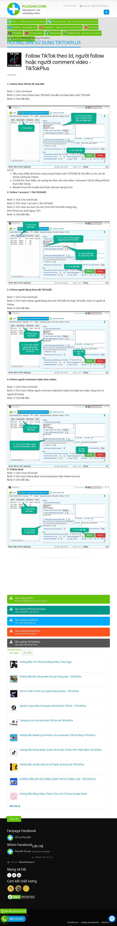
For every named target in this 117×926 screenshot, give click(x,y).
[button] (112, 919)
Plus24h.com (72, 922)
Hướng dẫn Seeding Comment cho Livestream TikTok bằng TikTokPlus (57, 735)
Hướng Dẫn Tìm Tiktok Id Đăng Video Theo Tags (45, 661)
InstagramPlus (36, 33)
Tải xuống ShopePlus (27, 632)
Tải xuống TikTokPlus (27, 643)
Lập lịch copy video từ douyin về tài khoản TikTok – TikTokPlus (53, 705)
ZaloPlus (105, 922)
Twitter (14, 875)
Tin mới (27, 652)
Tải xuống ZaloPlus (26, 621)
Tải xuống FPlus (31, 599)
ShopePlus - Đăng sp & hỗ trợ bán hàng (63, 27)
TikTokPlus (17, 33)
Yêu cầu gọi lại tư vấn (15, 911)
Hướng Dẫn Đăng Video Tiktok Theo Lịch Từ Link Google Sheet (53, 793)
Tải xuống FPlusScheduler (30, 610)
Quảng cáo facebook (90, 922)
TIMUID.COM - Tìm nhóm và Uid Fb (84, 33)
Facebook (9, 875)
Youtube (19, 875)
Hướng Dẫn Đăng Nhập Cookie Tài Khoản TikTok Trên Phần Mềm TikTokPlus (61, 749)
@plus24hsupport (99, 5)
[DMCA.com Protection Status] (21, 897)
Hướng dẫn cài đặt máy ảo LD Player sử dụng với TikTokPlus (52, 764)
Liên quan (14, 652)
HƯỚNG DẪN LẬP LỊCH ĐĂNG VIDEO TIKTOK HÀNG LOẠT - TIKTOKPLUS (58, 779)
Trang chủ (12, 38)
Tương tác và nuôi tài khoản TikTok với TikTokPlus (46, 720)
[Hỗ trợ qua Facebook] (112, 919)
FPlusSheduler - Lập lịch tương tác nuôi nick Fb (74, 21)
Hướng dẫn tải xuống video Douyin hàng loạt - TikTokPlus (51, 676)
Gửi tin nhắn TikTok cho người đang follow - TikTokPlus (49, 691)
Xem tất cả (14, 806)
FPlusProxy (55, 33)
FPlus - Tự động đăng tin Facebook (29, 21)
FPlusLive (93, 27)
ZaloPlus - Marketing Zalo (25, 27)
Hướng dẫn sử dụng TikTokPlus (35, 38)
